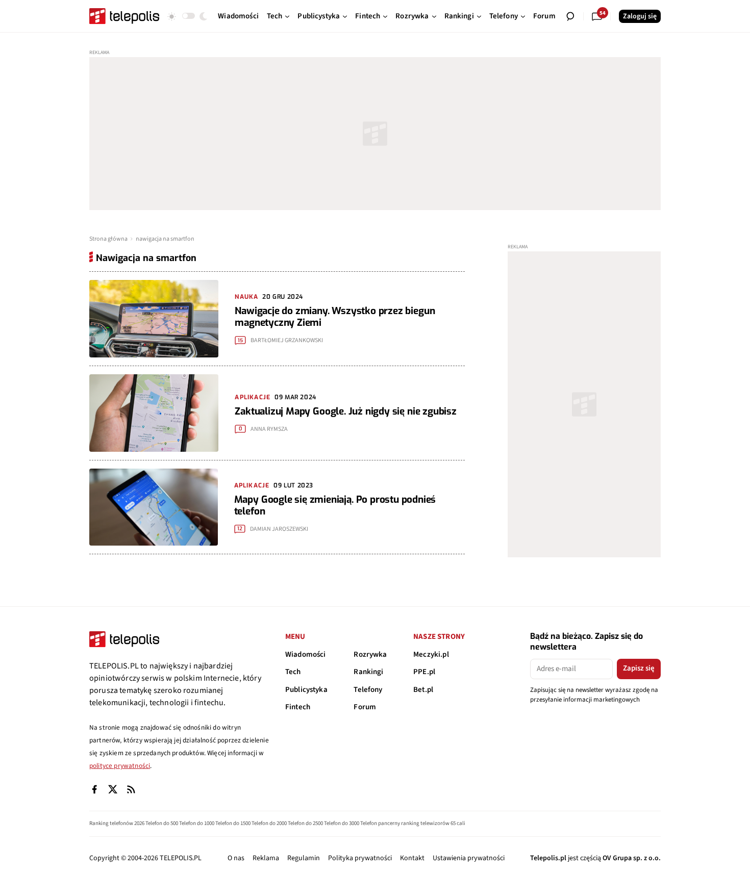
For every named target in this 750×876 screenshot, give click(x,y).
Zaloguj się (640, 16)
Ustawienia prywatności (469, 858)
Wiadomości (305, 654)
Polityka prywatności (360, 858)
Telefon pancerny (380, 823)
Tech (293, 671)
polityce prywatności (119, 765)
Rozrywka (370, 654)
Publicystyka (306, 689)
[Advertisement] (375, 134)
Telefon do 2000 (269, 823)
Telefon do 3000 (341, 823)
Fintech (297, 707)
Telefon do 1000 (196, 823)
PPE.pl (424, 671)
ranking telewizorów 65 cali (433, 823)
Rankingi (368, 671)
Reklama (266, 858)
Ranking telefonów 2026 (116, 823)
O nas (236, 858)
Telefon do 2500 (305, 823)
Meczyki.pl (431, 654)
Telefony (368, 689)
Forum (365, 707)
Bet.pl (423, 689)
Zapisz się (639, 668)
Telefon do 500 (161, 823)
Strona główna (108, 239)
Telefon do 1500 (233, 823)
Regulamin (303, 858)
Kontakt (412, 858)
